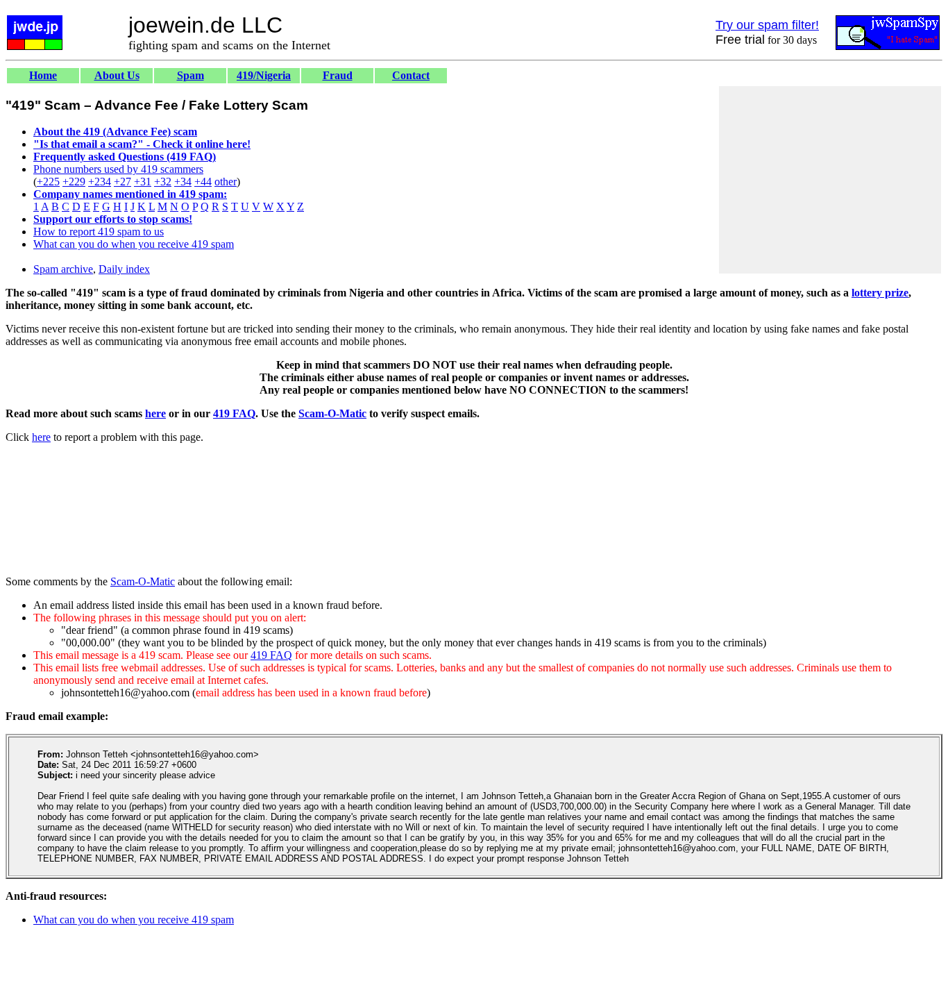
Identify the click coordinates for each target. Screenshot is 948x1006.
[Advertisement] (830, 180)
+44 (203, 181)
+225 (48, 181)
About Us (116, 75)
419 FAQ (234, 413)
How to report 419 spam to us (98, 231)
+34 (183, 181)
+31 (142, 181)
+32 (162, 181)
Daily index (124, 269)
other (225, 181)
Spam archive (63, 269)
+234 (99, 181)
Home (43, 75)
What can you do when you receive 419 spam (133, 244)
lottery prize (880, 293)
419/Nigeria (264, 75)
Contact (411, 75)
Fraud (338, 75)
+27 (122, 181)
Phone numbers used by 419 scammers (118, 169)
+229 (73, 181)
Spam (190, 75)
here (155, 413)
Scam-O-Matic (332, 413)
